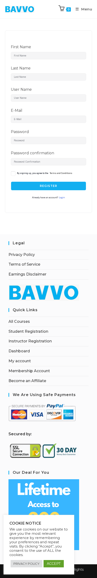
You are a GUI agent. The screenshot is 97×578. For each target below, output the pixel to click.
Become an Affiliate (27, 381)
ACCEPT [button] (54, 563)
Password (20, 131)
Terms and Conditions (61, 173)
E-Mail (16, 110)
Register (48, 186)
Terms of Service (24, 264)
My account (19, 361)
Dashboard (19, 351)
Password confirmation (32, 153)
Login (62, 197)
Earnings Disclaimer (27, 274)
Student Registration (28, 331)
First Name (21, 47)
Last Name (21, 68)
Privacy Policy (21, 254)
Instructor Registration (30, 341)
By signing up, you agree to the (44, 173)
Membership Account (29, 371)
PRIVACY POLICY (26, 563)
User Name (21, 89)
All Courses (19, 321)
